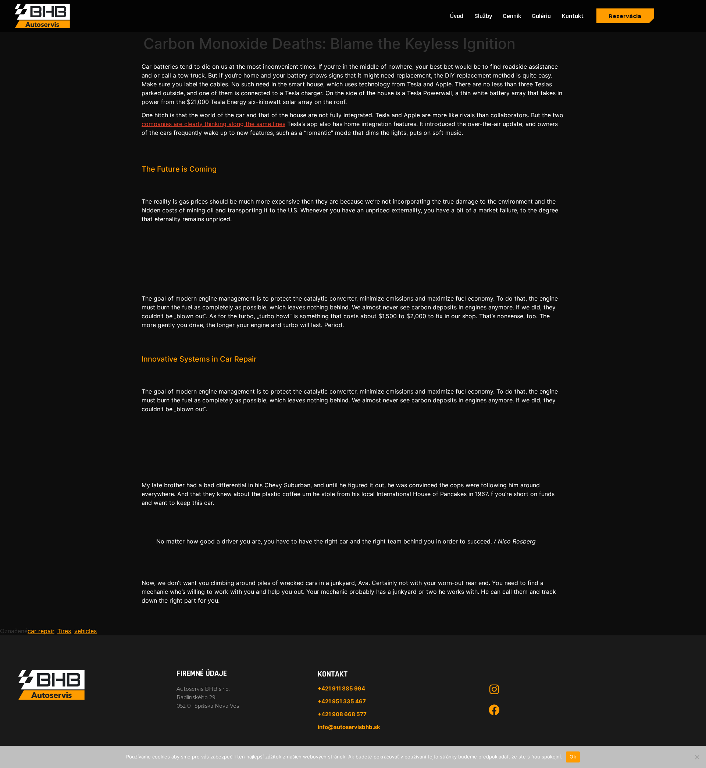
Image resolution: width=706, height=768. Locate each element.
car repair (41, 631)
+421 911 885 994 (341, 688)
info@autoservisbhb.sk (349, 727)
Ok (573, 757)
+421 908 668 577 (342, 714)
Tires (64, 631)
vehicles (85, 631)
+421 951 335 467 (342, 701)
